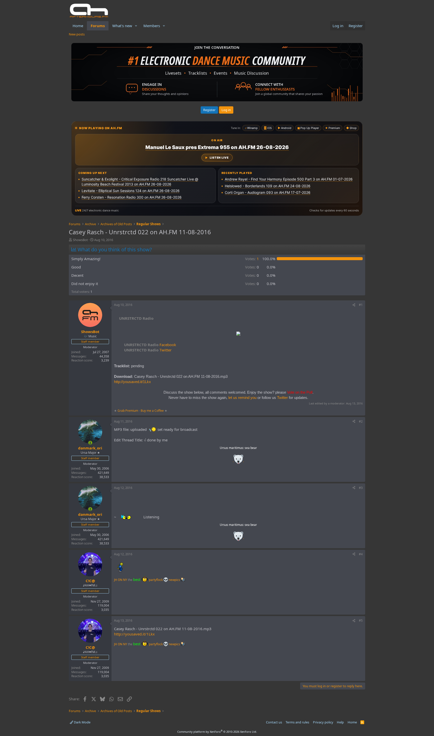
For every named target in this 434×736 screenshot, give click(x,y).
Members (151, 25)
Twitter (148, 349)
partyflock (156, 580)
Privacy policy (323, 722)
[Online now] (90, 442)
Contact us (274, 722)
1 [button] (252, 258)
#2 (361, 421)
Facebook (150, 344)
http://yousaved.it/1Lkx (132, 382)
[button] (136, 25)
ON (120, 580)
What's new (122, 25)
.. (238, 461)
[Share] (354, 305)
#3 (361, 488)
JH (115, 580)
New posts (77, 34)
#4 (361, 554)
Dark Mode (81, 722)
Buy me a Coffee (152, 410)
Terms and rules (297, 722)
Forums (98, 25)
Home (78, 25)
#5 (361, 620)
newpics (175, 580)
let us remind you (242, 397)
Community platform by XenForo (217, 731)
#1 (361, 305)
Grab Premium (128, 410)
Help (340, 722)
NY (125, 580)
